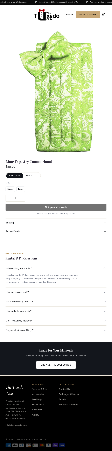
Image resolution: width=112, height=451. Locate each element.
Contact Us (64, 389)
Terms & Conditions (68, 404)
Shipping (10, 222)
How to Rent (38, 404)
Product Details (13, 231)
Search (62, 399)
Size (8, 183)
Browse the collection (56, 365)
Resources (37, 409)
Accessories (38, 394)
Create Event (87, 15)
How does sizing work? (17, 292)
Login (69, 14)
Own (31, 175)
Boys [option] (20, 189)
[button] (9, 15)
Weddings (37, 399)
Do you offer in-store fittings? (20, 330)
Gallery (35, 414)
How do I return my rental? (19, 311)
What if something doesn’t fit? (20, 301)
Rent (14, 175)
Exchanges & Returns (69, 394)
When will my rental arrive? (19, 268)
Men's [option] (10, 189)
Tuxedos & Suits (39, 389)
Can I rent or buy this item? (19, 320)
